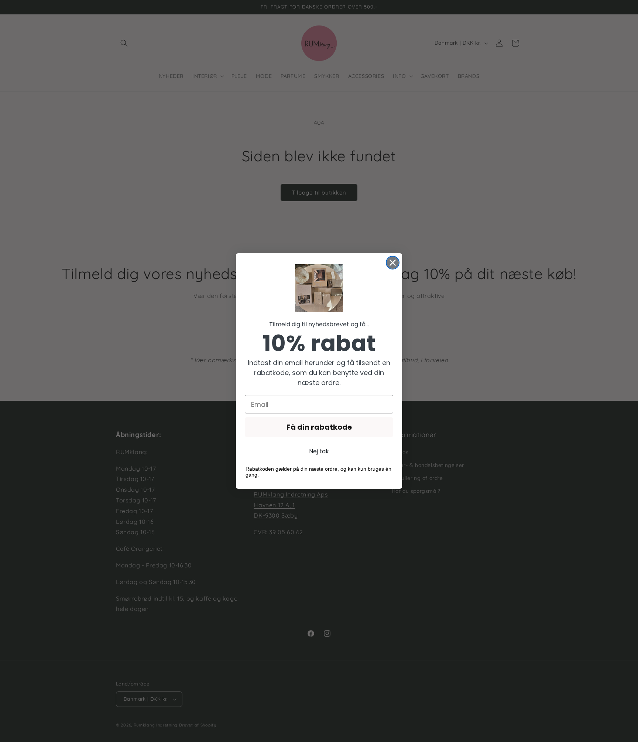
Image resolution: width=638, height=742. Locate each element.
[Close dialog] (392, 262)
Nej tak (319, 451)
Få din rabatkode (319, 427)
